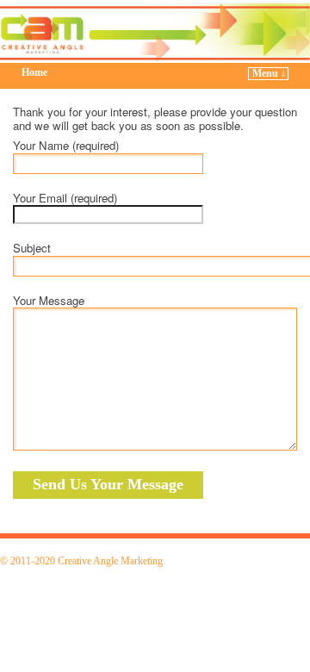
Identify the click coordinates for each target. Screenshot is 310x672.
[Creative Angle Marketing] (155, 31)
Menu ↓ (269, 73)
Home (34, 72)
